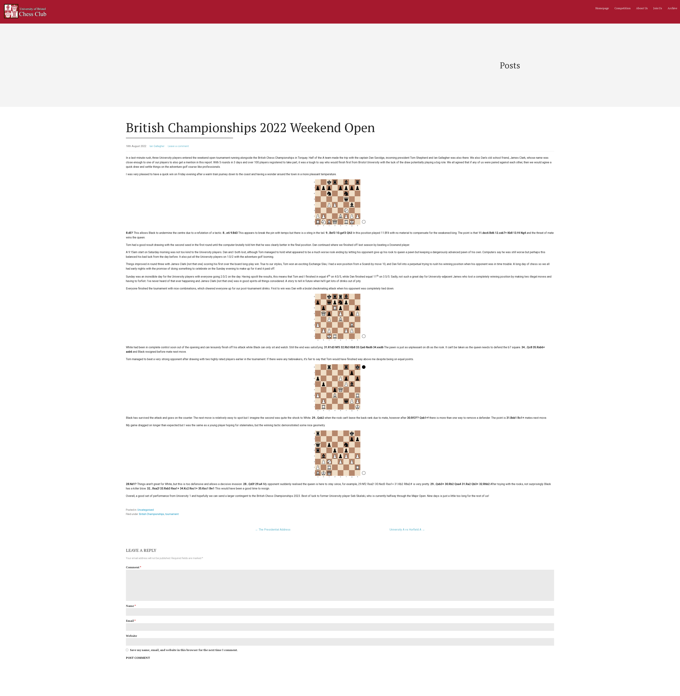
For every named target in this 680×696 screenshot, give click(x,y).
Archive (672, 8)
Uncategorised (145, 509)
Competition (622, 8)
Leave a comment (178, 146)
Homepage (602, 8)
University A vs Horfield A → (407, 529)
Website (131, 636)
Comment (133, 567)
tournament (172, 514)
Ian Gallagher (157, 146)
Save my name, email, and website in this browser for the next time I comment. (184, 650)
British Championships (151, 514)
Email (131, 621)
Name (131, 606)
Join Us (657, 8)
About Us (642, 8)
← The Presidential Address (272, 529)
